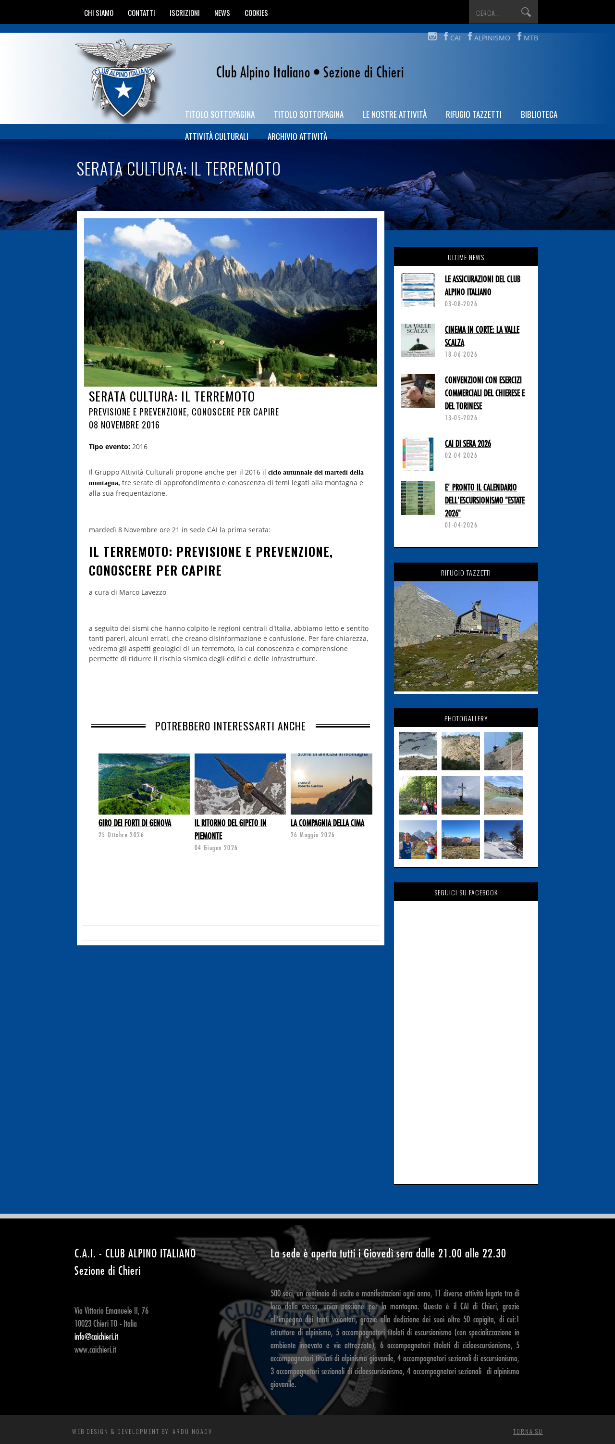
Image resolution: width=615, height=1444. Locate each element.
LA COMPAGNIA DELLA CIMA (327, 823)
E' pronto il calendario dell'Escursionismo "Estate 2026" (485, 500)
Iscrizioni (185, 12)
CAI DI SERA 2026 (468, 443)
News (222, 12)
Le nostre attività (395, 114)
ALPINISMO (492, 37)
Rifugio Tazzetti (474, 114)
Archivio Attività (297, 136)
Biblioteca (539, 114)
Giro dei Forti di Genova (134, 823)
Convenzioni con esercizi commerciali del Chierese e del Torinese (485, 393)
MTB (531, 37)
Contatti (141, 12)
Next (98, 791)
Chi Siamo (98, 12)
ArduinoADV (192, 1431)
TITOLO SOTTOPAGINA (220, 114)
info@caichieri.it (96, 1336)
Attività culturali (216, 136)
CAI (455, 37)
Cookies (256, 12)
